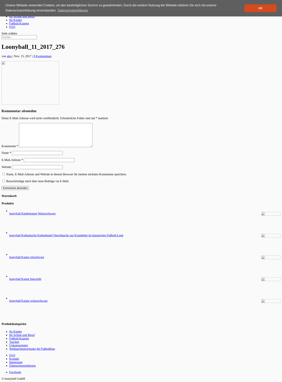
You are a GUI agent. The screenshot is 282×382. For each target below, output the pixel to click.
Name (6, 152)
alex (9, 56)
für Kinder (15, 20)
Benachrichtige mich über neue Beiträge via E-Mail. (37, 181)
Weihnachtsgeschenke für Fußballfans (32, 348)
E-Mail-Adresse (12, 160)
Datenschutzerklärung (22, 365)
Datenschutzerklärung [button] (73, 10)
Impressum (15, 362)
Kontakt (14, 358)
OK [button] (260, 8)
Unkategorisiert (18, 345)
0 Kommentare (43, 56)
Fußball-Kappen (19, 23)
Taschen (14, 342)
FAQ (12, 27)
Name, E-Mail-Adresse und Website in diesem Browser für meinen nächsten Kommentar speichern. (66, 174)
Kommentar (10, 146)
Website (6, 167)
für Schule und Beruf (22, 16)
